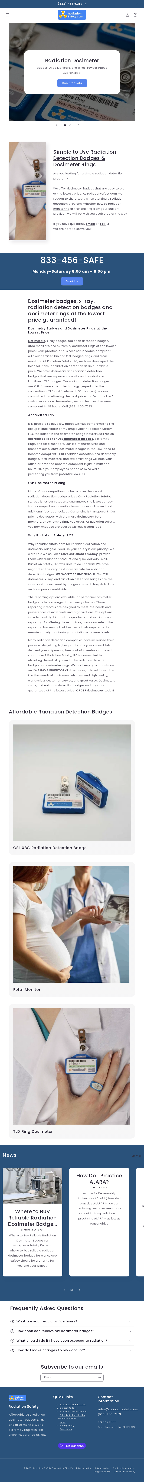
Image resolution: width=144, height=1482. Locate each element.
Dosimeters (36, 341)
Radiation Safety (98, 496)
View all (136, 1156)
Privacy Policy (67, 1425)
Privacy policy (83, 1468)
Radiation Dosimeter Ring (73, 1411)
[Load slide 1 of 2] (65, 125)
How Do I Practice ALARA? (99, 1178)
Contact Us (66, 1429)
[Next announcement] (137, 4)
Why (31, 535)
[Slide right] (80, 1290)
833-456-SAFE (72, 260)
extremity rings (58, 522)
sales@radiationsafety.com (118, 1409)
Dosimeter (106, 681)
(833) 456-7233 (109, 1414)
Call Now (72, 80)
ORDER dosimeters (90, 690)
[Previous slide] (56, 125)
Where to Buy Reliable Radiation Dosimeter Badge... (32, 1217)
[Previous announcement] (7, 4)
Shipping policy (102, 1471)
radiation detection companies (60, 640)
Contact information (124, 1468)
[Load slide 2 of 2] (70, 125)
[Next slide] (79, 125)
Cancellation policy (124, 1471)
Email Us (72, 281)
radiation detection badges (81, 579)
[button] (7, 15)
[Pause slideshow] (87, 125)
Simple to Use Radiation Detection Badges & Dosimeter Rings (84, 158)
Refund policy (102, 1468)
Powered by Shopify (62, 1468)
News (63, 1422)
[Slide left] (64, 1290)
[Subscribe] (99, 1377)
